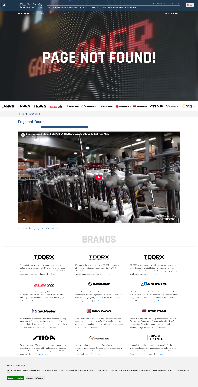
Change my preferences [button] (34, 378)
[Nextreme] (99, 337)
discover (53, 274)
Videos (115, 7)
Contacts (122, 7)
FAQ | (155, 4)
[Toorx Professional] (44, 257)
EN (191, 5)
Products (64, 7)
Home (99, 48)
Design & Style (90, 7)
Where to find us (174, 4)
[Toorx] (154, 257)
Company (50, 7)
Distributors (131, 7)
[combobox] (190, 5)
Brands (57, 7)
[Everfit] (44, 284)
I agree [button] (10, 378)
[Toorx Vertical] (99, 257)
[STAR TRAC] (154, 311)
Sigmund (41, 228)
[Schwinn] (99, 311)
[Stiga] (44, 337)
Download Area (162, 4)
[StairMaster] (44, 311)
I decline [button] (20, 378)
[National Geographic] (154, 337)
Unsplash (54, 228)
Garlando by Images (104, 7)
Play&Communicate (76, 7)
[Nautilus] (154, 284)
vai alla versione (38, 14)
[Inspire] (99, 284)
